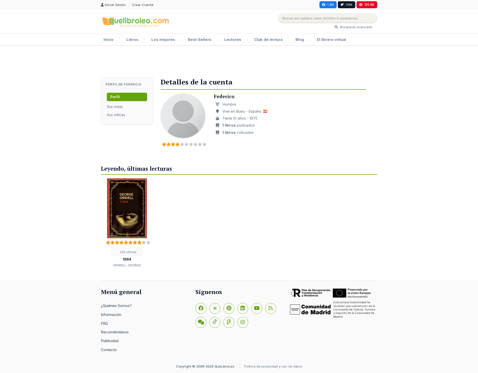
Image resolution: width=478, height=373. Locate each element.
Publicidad (110, 340)
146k (349, 4)
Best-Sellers (199, 39)
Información (111, 314)
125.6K (369, 4)
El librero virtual (331, 39)
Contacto (109, 349)
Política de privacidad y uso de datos (273, 366)
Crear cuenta (142, 5)
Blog (300, 39)
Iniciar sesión (116, 5)
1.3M (330, 4)
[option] (127, 223)
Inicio (109, 39)
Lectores (232, 39)
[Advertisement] (239, 62)
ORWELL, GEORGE (127, 265)
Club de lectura (268, 39)
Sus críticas (116, 115)
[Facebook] (200, 308)
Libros (132, 39)
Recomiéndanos (115, 332)
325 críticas (127, 252)
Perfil (115, 97)
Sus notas (115, 106)
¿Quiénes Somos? (116, 305)
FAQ (104, 323)
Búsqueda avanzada (355, 27)
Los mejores (163, 39)
